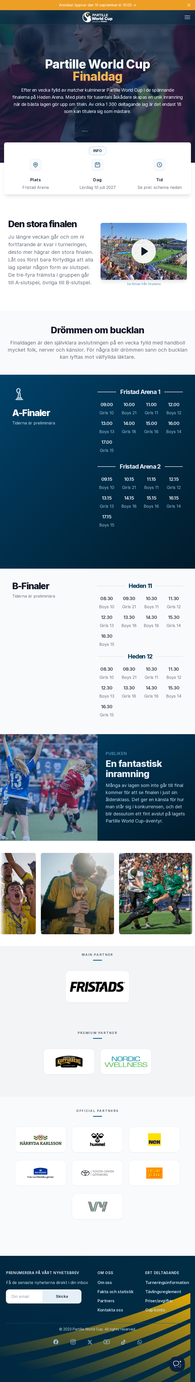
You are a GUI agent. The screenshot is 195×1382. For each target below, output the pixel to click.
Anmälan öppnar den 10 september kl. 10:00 (97, 5)
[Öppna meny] (187, 17)
